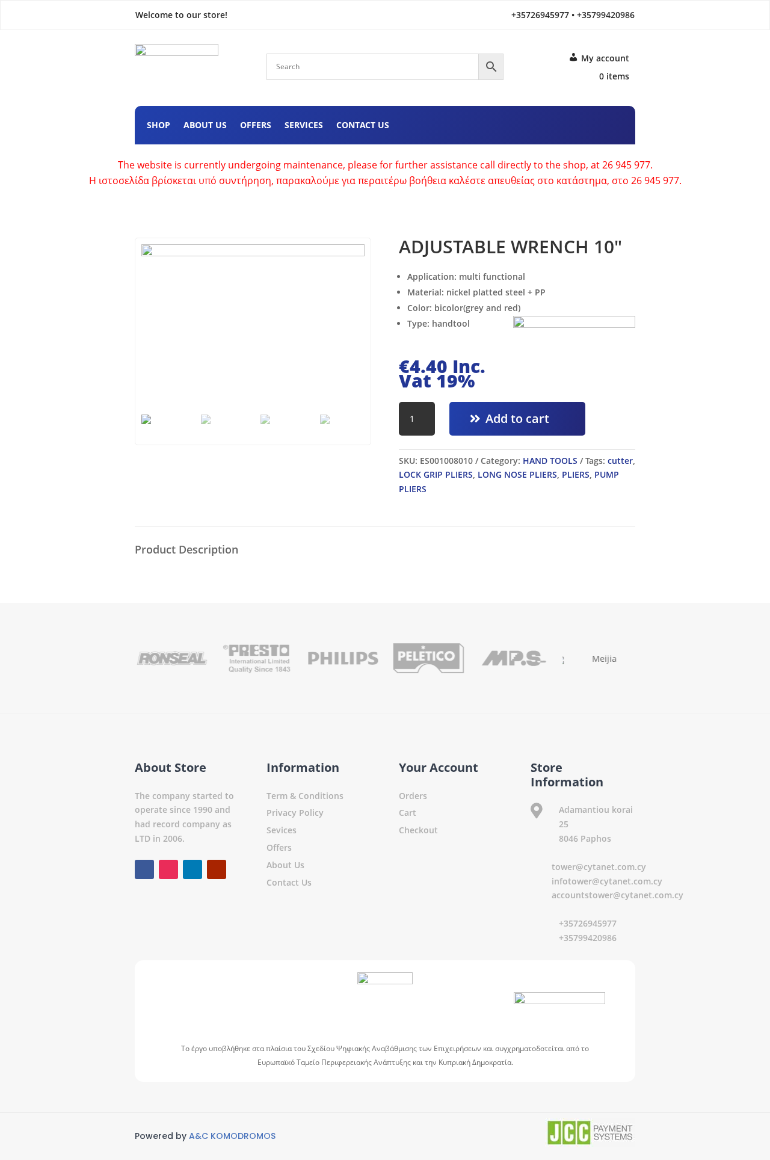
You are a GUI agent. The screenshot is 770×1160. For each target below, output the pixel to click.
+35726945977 (588, 923)
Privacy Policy (295, 812)
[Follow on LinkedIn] (589, 123)
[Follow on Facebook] (541, 123)
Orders (413, 795)
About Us (205, 126)
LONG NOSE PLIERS (517, 474)
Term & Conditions (304, 795)
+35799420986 (588, 937)
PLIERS (576, 474)
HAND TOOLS (550, 460)
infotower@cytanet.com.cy (607, 881)
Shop (158, 126)
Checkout (418, 830)
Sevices (281, 830)
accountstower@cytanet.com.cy (617, 895)
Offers (255, 126)
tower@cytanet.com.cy (599, 866)
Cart (407, 812)
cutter (620, 460)
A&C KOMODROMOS (232, 1136)
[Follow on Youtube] (613, 123)
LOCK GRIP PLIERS (436, 474)
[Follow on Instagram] (565, 123)
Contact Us (362, 126)
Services (304, 126)
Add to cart (517, 418)
